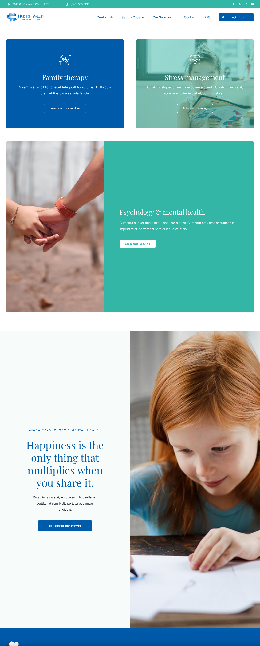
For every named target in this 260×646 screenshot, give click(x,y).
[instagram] (246, 4)
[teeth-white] (14, 643)
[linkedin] (252, 4)
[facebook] (233, 4)
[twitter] (240, 4)
